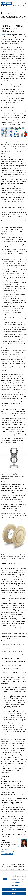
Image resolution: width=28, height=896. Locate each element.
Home (2, 16)
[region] (14, 883)
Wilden (3, 35)
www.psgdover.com (7, 853)
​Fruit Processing (9, 21)
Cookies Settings (14, 885)
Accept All (14, 893)
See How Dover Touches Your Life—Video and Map (13, 5)
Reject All (14, 889)
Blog (20, 16)
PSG (5, 849)
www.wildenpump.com (8, 851)
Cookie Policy (17, 882)
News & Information (11, 16)
